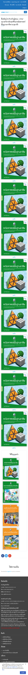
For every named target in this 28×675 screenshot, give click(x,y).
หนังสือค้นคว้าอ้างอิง (7, 643)
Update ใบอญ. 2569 (15, 2)
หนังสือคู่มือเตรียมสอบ (7, 641)
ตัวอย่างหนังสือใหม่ (6, 2)
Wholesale (7, 4)
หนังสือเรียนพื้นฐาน (7, 637)
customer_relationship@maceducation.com (14, 601)
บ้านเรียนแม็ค (5, 659)
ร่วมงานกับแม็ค (18, 4)
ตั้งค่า (3, 669)
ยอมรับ (22, 672)
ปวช (21, 19)
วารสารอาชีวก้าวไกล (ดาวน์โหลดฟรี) (10, 652)
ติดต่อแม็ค (24, 4)
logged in (9, 571)
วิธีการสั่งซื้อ (12, 4)
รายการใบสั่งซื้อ (23, 2)
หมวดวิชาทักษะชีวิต (8, 21)
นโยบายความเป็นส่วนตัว (12, 667)
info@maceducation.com (10, 587)
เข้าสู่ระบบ (25, 7)
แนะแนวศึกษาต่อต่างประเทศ (9, 661)
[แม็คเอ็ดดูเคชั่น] (9, 12)
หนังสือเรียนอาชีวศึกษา (7, 639)
